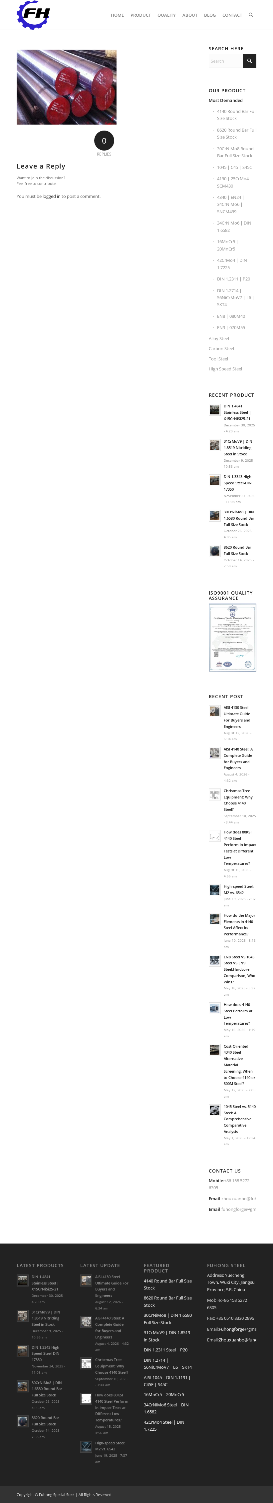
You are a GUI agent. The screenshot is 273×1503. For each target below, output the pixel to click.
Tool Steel (218, 359)
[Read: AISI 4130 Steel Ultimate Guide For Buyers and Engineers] (215, 711)
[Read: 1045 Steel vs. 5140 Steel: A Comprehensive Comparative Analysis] (215, 1110)
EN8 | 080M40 (231, 316)
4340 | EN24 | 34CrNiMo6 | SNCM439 (230, 204)
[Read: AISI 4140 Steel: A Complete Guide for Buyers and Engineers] (215, 753)
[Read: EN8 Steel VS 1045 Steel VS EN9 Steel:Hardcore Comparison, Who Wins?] (215, 961)
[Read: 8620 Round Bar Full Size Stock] (215, 551)
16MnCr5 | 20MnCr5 (227, 245)
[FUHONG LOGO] (33, 15)
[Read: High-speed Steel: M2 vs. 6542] (215, 890)
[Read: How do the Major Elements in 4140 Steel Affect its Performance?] (215, 919)
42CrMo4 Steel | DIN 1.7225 (164, 1425)
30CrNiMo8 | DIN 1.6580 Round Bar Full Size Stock (239, 518)
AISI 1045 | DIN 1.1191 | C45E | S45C (167, 1380)
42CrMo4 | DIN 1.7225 (232, 263)
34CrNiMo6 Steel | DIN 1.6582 (166, 1408)
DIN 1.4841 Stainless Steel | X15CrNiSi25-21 (237, 412)
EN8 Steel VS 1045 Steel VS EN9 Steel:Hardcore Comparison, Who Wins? (239, 969)
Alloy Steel (219, 338)
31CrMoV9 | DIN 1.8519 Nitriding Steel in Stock (238, 447)
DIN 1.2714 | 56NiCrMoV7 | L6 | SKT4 (235, 297)
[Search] (250, 15)
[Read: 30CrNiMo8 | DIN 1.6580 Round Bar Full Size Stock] (215, 516)
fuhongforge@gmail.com (245, 1209)
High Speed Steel (225, 369)
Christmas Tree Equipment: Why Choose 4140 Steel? (111, 1366)
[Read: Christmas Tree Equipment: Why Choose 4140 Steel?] (215, 794)
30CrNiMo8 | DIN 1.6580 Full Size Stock (168, 1318)
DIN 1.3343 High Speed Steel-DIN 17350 (238, 483)
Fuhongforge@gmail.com (244, 1329)
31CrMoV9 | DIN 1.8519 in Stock (167, 1335)
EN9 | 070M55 (231, 327)
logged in (52, 196)
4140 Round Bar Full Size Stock (236, 114)
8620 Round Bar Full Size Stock (236, 133)
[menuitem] (117, 15)
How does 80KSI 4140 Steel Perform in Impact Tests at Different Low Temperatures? (112, 1407)
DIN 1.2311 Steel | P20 (165, 1350)
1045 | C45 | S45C (234, 167)
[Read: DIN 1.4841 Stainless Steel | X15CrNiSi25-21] (215, 410)
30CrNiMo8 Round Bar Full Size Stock (235, 152)
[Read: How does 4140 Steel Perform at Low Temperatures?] (215, 1008)
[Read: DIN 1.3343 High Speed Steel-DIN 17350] (215, 480)
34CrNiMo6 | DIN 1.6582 (234, 226)
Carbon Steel (221, 348)
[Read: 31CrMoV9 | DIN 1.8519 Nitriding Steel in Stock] (215, 445)
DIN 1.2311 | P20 (233, 279)
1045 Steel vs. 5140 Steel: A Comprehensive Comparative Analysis (240, 1119)
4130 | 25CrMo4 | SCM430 (234, 182)
